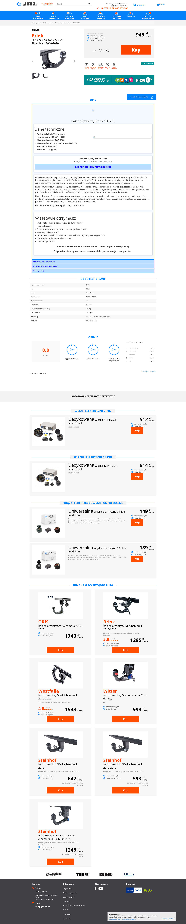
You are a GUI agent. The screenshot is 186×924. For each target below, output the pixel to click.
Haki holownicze (48, 23)
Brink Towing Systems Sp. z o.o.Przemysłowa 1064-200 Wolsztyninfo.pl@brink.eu (44, 262)
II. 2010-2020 (76, 23)
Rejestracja (67, 915)
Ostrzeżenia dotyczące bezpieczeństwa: (45, 266)
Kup (136, 50)
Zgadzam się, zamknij (168, 918)
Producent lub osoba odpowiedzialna (44, 261)
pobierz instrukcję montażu (138, 97)
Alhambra (63, 23)
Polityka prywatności (70, 893)
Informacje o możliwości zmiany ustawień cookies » (122, 919)
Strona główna (36, 23)
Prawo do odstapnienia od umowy (74, 905)
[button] (33, 61)
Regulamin (66, 901)
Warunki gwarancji (38, 271)
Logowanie (66, 919)
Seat (56, 23)
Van (69, 23)
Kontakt (65, 909)
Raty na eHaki (67, 889)
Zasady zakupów (68, 897)
